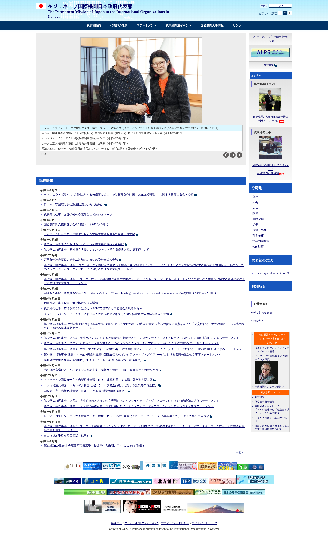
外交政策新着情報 (264, 401)
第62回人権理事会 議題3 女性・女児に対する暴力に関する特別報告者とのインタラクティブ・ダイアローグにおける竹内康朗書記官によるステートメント (144, 349)
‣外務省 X (257, 320)
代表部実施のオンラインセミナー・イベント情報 (272, 349)
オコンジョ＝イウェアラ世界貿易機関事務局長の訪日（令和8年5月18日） (85, 138)
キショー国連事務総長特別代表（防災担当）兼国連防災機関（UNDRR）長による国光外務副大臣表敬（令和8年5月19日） (114, 133)
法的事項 (116, 523)
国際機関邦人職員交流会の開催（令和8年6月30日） (77, 224)
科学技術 (258, 235)
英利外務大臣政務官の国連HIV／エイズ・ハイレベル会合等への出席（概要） (93, 360)
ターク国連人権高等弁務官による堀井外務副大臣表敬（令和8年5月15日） (85, 143)
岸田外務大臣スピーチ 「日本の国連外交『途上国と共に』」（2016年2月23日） (272, 409)
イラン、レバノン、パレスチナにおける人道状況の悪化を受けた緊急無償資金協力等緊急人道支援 (106, 314)
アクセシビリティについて (142, 523)
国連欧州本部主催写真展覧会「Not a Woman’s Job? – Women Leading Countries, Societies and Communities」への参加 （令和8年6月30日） (131, 293)
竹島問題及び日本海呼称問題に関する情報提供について (272, 427)
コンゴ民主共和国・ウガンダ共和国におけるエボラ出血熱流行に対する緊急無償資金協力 (101, 385)
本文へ (264, 6)
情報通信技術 (261, 241)
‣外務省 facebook (262, 312)
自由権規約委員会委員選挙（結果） (66, 435)
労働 (255, 224)
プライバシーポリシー (175, 523)
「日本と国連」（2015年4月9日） (271, 419)
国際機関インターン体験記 (269, 386)
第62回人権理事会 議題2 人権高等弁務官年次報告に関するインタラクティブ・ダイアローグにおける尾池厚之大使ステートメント (129, 406)
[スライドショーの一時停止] (233, 155)
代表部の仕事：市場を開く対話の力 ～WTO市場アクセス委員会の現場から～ (93, 308)
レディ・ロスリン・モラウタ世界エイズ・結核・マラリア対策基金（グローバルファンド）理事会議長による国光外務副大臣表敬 (126, 416)
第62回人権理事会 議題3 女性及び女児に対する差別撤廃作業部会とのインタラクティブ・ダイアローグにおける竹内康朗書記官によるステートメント (141, 337)
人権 (255, 202)
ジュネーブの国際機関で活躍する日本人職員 (272, 358)
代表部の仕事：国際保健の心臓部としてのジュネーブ (78, 214)
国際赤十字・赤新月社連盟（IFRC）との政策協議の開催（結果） (85, 390)
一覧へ (240, 452)
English (280, 6)
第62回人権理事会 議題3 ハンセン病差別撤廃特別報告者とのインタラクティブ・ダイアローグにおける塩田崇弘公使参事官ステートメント (132, 354)
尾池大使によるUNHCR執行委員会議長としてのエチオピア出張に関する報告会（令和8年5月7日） (100, 148)
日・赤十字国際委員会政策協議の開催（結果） (74, 204)
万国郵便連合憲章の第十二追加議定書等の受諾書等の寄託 (81, 259)
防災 (255, 213)
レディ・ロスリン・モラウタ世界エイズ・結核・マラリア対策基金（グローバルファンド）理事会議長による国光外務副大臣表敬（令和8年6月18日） (131, 128)
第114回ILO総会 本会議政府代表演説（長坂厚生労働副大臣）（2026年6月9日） (95, 445)
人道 (255, 208)
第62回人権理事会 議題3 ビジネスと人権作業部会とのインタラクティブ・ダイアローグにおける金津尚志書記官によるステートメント (131, 343)
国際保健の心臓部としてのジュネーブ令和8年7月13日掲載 (270, 169)
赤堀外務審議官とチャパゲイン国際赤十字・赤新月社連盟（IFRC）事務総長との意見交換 (101, 369)
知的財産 (258, 246)
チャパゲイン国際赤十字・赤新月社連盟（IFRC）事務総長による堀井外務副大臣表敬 (98, 379)
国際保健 (258, 219)
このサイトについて (204, 523)
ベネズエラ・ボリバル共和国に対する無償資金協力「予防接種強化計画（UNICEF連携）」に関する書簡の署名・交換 (119, 194)
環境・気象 (259, 230)
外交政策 (269, 65)
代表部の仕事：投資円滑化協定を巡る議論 (71, 302)
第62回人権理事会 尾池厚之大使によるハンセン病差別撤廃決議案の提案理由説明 (96, 249)
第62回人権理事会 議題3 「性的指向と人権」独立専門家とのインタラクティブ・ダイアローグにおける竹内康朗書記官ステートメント (131, 400)
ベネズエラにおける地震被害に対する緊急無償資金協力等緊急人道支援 (89, 234)
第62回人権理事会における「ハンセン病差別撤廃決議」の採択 (84, 244)
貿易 (255, 196)
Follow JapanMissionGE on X (271, 273)
